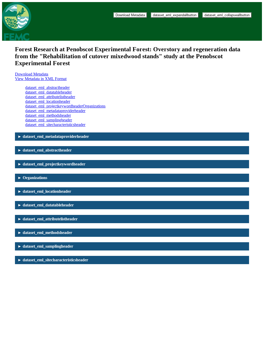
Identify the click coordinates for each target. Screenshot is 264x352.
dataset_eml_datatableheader (48, 92)
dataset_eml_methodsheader (48, 115)
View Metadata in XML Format (41, 79)
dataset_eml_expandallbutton (174, 15)
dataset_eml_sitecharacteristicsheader (55, 124)
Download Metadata (130, 15)
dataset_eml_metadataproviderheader (55, 110)
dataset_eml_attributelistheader (50, 97)
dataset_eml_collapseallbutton (227, 15)
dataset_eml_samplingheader (48, 120)
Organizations (94, 106)
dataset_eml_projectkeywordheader (54, 106)
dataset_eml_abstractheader (47, 87)
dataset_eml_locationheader (47, 101)
